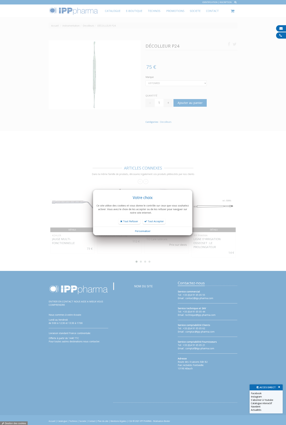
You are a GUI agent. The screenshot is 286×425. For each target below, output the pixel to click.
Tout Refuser (130, 221)
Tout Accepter (155, 221)
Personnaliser (143, 231)
